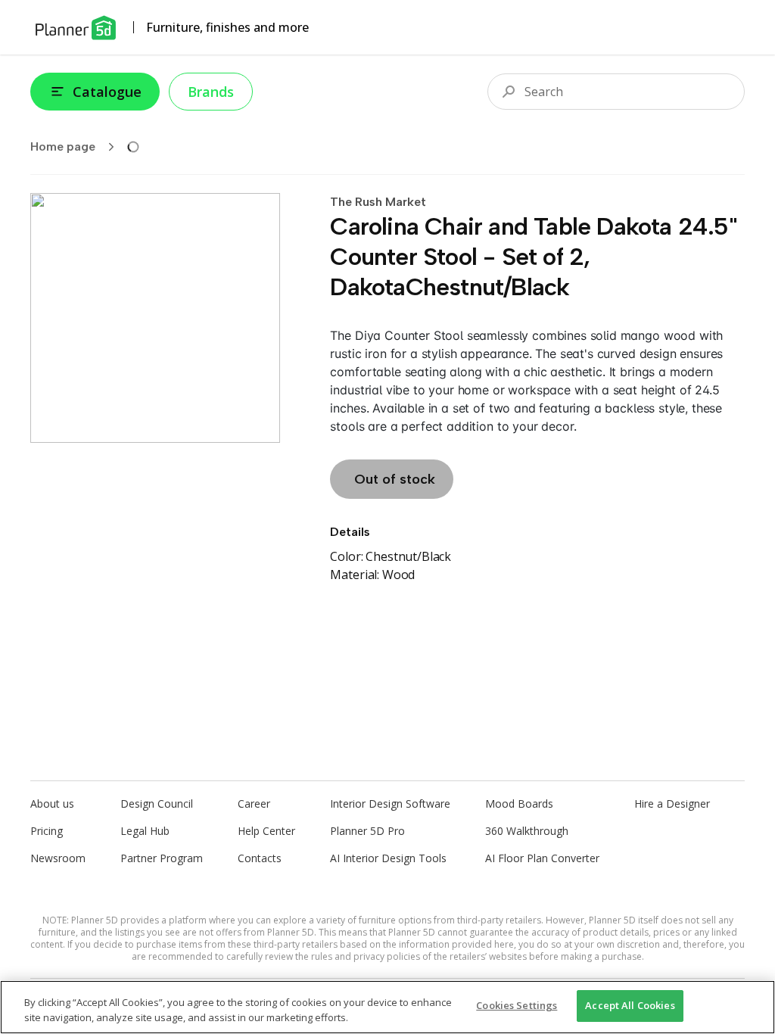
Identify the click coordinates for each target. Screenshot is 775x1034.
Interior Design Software (390, 803)
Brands (211, 92)
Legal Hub (145, 831)
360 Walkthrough (526, 831)
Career (254, 803)
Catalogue (107, 92)
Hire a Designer (672, 803)
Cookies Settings (516, 1005)
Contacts (260, 858)
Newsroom (58, 858)
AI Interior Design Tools (388, 858)
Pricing (46, 831)
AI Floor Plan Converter (542, 858)
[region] (387, 1007)
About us (52, 803)
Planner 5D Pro (367, 831)
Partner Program (161, 858)
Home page (62, 146)
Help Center (266, 831)
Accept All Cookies (629, 1005)
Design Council (156, 803)
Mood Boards (519, 803)
